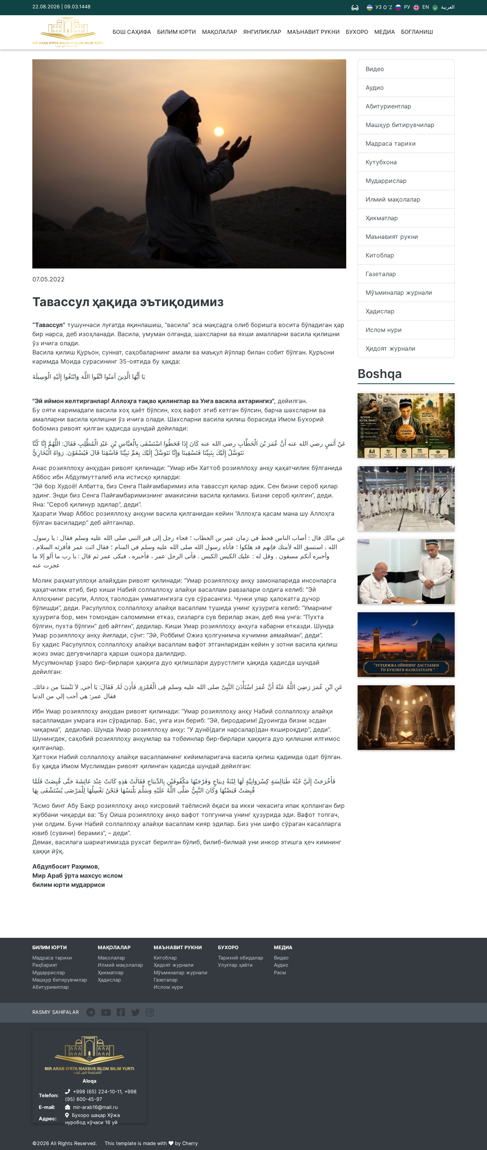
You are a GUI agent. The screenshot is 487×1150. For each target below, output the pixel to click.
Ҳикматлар (382, 218)
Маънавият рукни (392, 236)
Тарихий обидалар (240, 958)
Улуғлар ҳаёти (235, 965)
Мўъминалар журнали (399, 292)
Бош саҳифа (132, 32)
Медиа (384, 32)
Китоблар (380, 255)
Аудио (375, 87)
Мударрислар (386, 180)
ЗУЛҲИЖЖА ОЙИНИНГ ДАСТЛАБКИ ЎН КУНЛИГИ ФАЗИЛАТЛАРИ (400, 668)
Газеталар (381, 274)
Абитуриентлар (388, 106)
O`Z (387, 7)
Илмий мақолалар (393, 199)
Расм (280, 972)
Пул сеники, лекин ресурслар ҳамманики (405, 453)
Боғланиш (417, 32)
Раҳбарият (44, 965)
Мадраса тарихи (391, 143)
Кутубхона (381, 162)
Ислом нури (384, 330)
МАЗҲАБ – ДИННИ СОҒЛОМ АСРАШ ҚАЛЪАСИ (402, 745)
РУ (406, 7)
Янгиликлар (262, 32)
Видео (375, 69)
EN (425, 7)
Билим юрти (176, 32)
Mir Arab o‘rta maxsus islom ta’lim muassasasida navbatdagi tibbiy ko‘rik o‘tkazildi (401, 590)
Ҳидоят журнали (390, 348)
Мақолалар (219, 32)
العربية (447, 7)
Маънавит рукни (313, 32)
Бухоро (357, 32)
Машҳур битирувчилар (400, 125)
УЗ (378, 7)
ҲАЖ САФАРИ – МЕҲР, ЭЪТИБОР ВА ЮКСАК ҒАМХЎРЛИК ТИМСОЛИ (396, 522)
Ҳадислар (380, 311)
